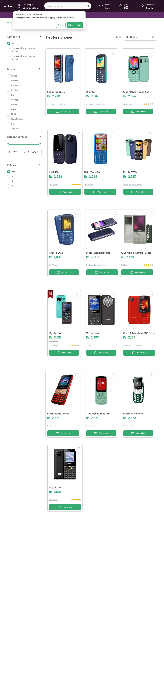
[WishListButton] (76, 53)
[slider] (8, 144)
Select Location (75, 25)
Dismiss (61, 25)
